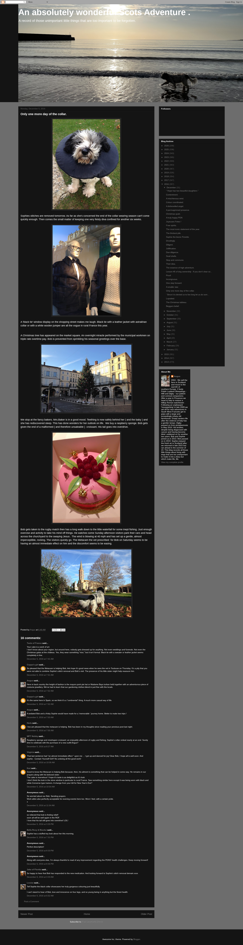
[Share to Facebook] (61, 630)
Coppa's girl (32, 665)
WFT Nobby (32, 736)
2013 (166, 362)
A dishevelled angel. (175, 206)
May (169, 334)
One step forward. (174, 283)
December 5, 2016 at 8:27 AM (40, 746)
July (169, 326)
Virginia (30, 752)
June (169, 330)
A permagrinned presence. (178, 210)
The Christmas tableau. (176, 302)
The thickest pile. (173, 233)
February (171, 345)
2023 (166, 157)
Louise (30, 883)
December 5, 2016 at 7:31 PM (40, 837)
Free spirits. (171, 225)
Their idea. (171, 264)
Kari (29, 768)
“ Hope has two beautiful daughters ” (182, 191)
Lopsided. (170, 298)
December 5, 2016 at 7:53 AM (40, 717)
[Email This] (53, 630)
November (171, 311)
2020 (166, 169)
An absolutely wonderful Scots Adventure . (104, 12)
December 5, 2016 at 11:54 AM (41, 805)
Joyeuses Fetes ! (173, 221)
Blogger (136, 939)
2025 (166, 149)
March (170, 342)
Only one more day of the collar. (180, 291)
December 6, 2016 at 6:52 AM (40, 896)
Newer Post (27, 914)
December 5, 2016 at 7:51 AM (40, 675)
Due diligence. (172, 252)
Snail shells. (171, 256)
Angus (30, 680)
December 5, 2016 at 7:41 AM (40, 659)
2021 (166, 165)
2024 (166, 153)
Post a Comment (31, 901)
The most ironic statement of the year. (183, 229)
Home (87, 914)
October (170, 315)
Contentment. (172, 195)
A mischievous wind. (175, 198)
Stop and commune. (175, 260)
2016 (166, 184)
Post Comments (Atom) (92, 922)
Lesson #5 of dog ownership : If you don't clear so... (189, 271)
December (171, 187)
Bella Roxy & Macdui (37, 830)
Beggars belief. (172, 306)
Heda (29, 723)
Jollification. (171, 248)
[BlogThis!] (56, 630)
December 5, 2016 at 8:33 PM (40, 850)
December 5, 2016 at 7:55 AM (40, 730)
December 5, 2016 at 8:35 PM (40, 864)
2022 (166, 161)
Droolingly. (170, 241)
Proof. (168, 275)
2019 (166, 172)
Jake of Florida (34, 869)
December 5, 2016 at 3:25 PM (40, 824)
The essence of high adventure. (180, 268)
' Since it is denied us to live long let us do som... (187, 294)
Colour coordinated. (175, 202)
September (172, 319)
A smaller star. (172, 287)
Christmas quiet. (173, 214)
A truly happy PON (174, 218)
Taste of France (34, 643)
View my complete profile (172, 462)
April (169, 338)
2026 (166, 146)
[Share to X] (58, 630)
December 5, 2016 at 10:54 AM (41, 787)
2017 (166, 180)
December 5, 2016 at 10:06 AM (41, 762)
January (170, 349)
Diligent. (169, 245)
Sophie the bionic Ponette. (177, 237)
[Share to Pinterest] (64, 630)
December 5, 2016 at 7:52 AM (40, 691)
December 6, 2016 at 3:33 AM (40, 877)
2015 (166, 354)
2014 (166, 358)
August (170, 322)
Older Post (146, 914)
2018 (166, 176)
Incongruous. (172, 279)
